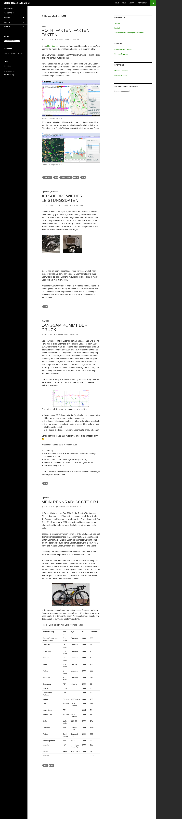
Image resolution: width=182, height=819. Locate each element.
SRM (83, 177)
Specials (7, 27)
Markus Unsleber (121, 71)
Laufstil (117, 28)
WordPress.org (9, 75)
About (132, 3)
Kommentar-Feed (9, 72)
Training (54, 192)
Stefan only (142, 3)
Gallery (7, 22)
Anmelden (7, 66)
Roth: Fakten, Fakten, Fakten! (66, 32)
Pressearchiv (9, 13)
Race (44, 26)
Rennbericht (53, 46)
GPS (56, 177)
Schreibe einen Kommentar (68, 40)
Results (7, 17)
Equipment (46, 192)
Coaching (47, 177)
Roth (76, 177)
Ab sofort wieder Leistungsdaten (62, 198)
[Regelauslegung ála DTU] (71, 98)
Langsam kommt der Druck (64, 327)
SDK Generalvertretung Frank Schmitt (129, 32)
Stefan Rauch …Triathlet (16, 3)
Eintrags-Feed (8, 69)
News (124, 3)
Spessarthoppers (121, 54)
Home (117, 3)
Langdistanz (66, 177)
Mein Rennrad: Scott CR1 (70, 502)
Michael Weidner (121, 75)
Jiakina (117, 24)
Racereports (9, 8)
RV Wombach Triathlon (123, 49)
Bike (45, 765)
